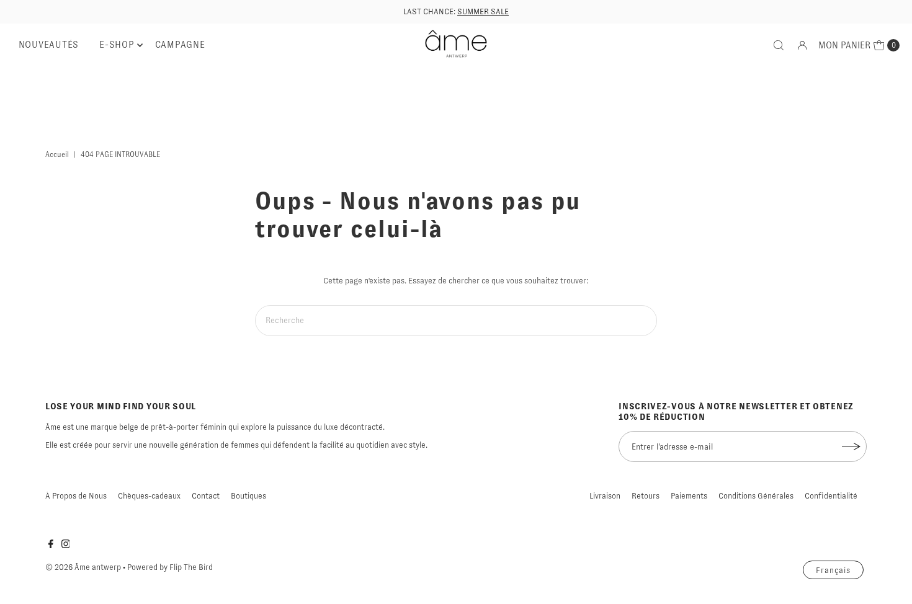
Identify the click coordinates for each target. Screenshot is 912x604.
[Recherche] (778, 45)
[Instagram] (65, 545)
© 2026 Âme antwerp (83, 567)
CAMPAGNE (180, 45)
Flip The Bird (191, 567)
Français (833, 570)
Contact (206, 495)
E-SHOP (117, 45)
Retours (645, 495)
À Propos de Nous (76, 495)
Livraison (604, 495)
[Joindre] (851, 446)
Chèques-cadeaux (149, 495)
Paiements (689, 495)
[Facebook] (50, 545)
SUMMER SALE (483, 11)
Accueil (57, 154)
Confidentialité (831, 495)
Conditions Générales (756, 495)
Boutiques (248, 495)
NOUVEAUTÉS (49, 45)
